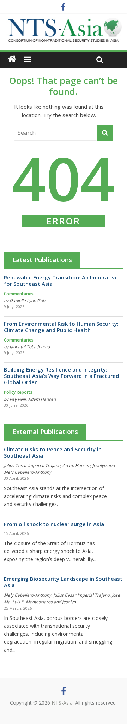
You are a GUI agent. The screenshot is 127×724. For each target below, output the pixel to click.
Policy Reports (18, 392)
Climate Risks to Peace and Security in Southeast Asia (53, 452)
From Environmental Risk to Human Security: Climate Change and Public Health (61, 326)
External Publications (45, 431)
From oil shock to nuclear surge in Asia (54, 523)
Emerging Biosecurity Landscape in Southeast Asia (63, 582)
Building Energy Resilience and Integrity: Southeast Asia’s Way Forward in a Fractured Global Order (61, 376)
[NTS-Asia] (63, 21)
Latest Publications (42, 259)
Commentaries (19, 294)
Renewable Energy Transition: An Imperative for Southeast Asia (61, 280)
